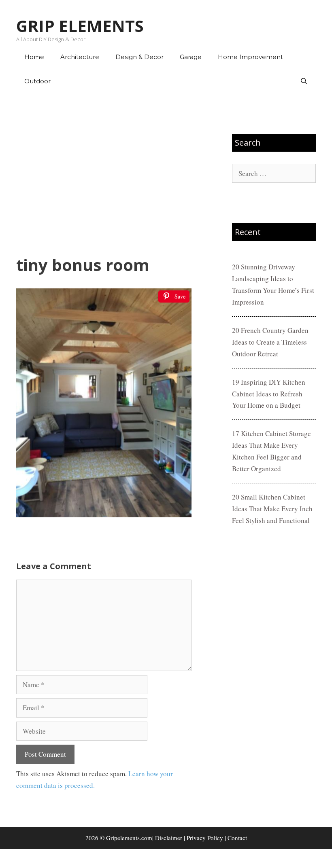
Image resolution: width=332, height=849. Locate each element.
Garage (191, 57)
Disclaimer (168, 838)
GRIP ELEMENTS (80, 26)
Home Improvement (250, 57)
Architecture (79, 57)
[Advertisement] (104, 174)
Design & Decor (139, 57)
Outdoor (37, 81)
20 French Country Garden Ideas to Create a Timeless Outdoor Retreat (270, 342)
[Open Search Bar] (304, 81)
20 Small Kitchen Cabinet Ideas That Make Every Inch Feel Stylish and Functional (272, 508)
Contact (237, 838)
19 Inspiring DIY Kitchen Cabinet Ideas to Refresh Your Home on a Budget (268, 393)
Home (34, 57)
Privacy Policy (205, 838)
